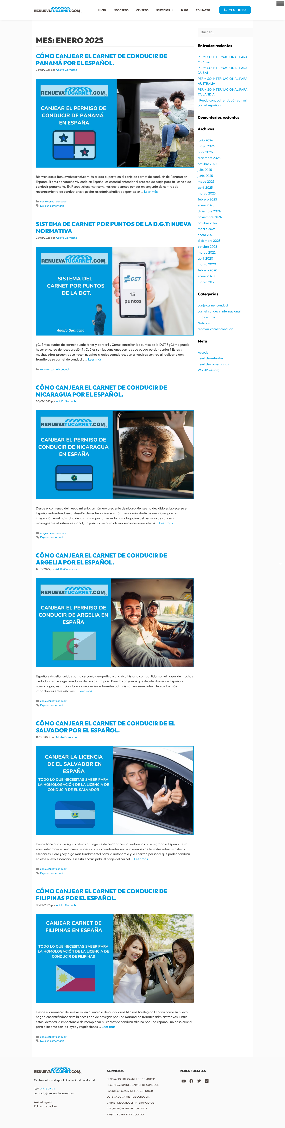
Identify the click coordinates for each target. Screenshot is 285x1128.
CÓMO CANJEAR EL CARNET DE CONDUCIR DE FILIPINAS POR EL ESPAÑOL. (101, 894)
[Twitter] (199, 1081)
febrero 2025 (207, 199)
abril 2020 (205, 258)
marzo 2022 (207, 252)
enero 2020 (206, 276)
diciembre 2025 (209, 158)
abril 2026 (205, 152)
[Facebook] (191, 1081)
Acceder (204, 352)
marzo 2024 (207, 229)
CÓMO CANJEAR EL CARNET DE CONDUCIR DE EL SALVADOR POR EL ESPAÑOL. (105, 727)
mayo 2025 (206, 181)
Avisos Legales (43, 1102)
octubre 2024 (207, 223)
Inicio (102, 10)
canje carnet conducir (53, 201)
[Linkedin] (207, 1081)
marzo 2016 (206, 282)
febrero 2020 (207, 270)
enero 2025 (206, 205)
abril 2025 (205, 187)
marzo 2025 (207, 193)
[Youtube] (183, 1081)
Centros (142, 10)
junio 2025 (205, 176)
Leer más (151, 191)
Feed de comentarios (213, 364)
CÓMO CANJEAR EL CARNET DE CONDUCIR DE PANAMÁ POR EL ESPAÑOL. (101, 59)
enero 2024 (206, 235)
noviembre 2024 (210, 217)
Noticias (204, 323)
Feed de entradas (210, 358)
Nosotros (121, 10)
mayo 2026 (206, 146)
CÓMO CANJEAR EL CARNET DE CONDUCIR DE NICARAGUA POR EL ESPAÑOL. (101, 391)
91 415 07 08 (47, 1089)
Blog (184, 10)
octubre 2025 (207, 164)
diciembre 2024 (209, 211)
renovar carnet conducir (55, 369)
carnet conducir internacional (219, 311)
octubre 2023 (207, 246)
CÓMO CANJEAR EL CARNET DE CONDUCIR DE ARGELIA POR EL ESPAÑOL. (101, 559)
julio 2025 (205, 170)
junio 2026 (205, 140)
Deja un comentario (52, 205)
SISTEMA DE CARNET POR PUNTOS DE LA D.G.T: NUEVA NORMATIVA (113, 227)
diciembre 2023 (209, 240)
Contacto (203, 10)
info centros (206, 317)
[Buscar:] (225, 32)
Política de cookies (45, 1106)
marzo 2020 (207, 264)
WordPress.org (208, 370)
